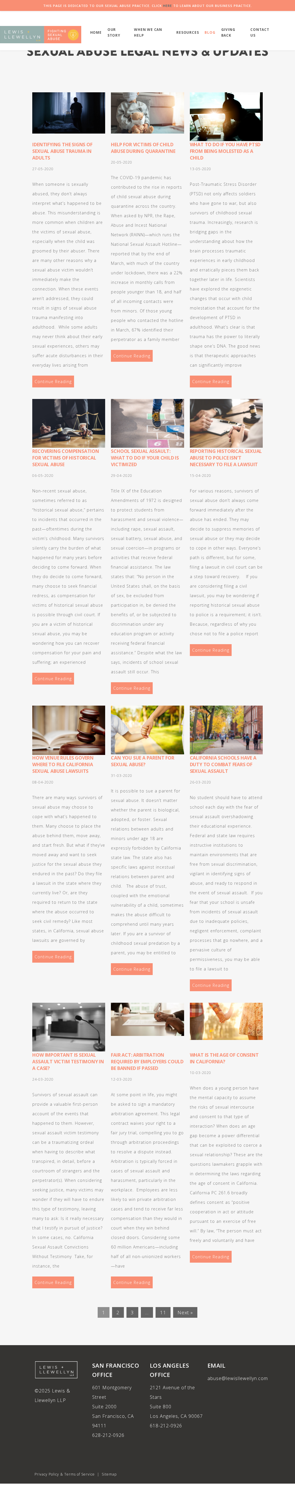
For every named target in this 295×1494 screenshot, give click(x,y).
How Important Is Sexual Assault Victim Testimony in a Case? (68, 1061)
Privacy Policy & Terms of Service (65, 1474)
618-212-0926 (166, 1425)
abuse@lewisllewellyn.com (237, 1378)
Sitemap (109, 1474)
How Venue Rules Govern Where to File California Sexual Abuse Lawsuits (63, 764)
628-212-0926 (108, 1435)
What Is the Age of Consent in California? (224, 1058)
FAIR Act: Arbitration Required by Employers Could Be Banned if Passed (147, 1061)
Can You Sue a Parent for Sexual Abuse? (142, 761)
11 (163, 1312)
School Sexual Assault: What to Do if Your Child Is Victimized (145, 458)
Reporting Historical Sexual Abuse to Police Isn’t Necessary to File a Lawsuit (226, 458)
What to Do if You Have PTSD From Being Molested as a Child (225, 151)
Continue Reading (53, 381)
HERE (167, 5)
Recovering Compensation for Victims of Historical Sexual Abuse (65, 458)
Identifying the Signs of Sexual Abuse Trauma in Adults (62, 151)
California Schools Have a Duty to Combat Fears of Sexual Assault (223, 764)
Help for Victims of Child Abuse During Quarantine (143, 147)
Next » (185, 1312)
